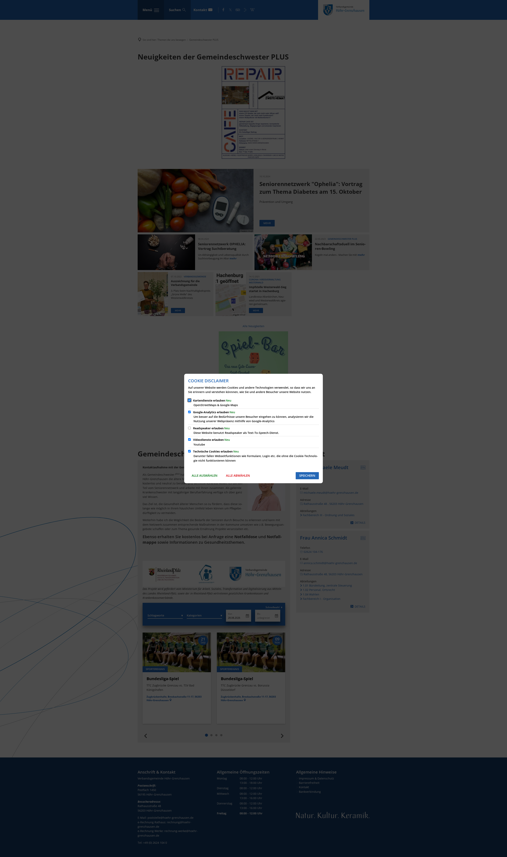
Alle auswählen (204, 475)
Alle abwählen (238, 475)
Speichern (307, 475)
